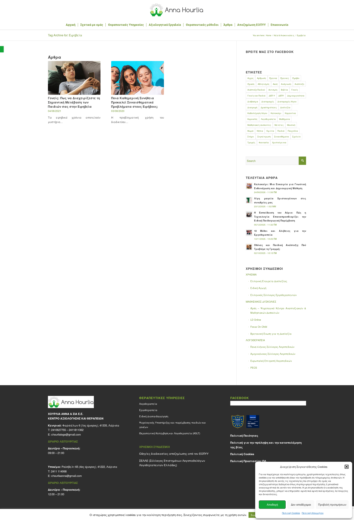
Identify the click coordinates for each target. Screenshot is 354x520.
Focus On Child (258, 326)
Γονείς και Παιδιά (256, 95)
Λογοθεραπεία (268, 118)
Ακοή (275, 83)
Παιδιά (280, 130)
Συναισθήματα (281, 136)
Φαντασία (264, 142)
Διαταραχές (267, 101)
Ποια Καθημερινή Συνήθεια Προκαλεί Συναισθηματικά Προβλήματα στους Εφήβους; (134, 102)
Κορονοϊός (252, 118)
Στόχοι (250, 136)
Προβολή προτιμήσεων (332, 504)
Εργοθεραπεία (148, 410)
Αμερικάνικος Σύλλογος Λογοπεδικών (272, 354)
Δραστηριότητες (269, 107)
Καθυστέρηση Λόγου (257, 113)
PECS (253, 367)
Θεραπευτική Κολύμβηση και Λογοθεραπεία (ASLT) (169, 433)
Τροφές (251, 142)
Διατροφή (252, 107)
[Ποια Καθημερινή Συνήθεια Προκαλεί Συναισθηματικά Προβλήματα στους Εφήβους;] (137, 78)
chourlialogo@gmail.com (66, 434)
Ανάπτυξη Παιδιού (256, 89)
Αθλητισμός (263, 83)
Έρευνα (273, 78)
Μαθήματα (284, 118)
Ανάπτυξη (299, 83)
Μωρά (250, 130)
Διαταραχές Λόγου (286, 101)
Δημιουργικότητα (295, 95)
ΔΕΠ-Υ (272, 95)
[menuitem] (70, 25)
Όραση (250, 83)
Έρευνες (284, 78)
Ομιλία (270, 130)
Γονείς (294, 89)
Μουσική (291, 124)
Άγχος (250, 78)
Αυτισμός (272, 89)
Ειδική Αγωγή (258, 288)
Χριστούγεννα (279, 142)
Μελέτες (279, 124)
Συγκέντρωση (264, 136)
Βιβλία (284, 89)
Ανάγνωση (286, 83)
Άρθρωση (261, 78)
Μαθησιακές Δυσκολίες (259, 124)
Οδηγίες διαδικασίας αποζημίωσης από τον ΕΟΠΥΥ (174, 453)
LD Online (255, 319)
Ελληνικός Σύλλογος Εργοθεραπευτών (273, 295)
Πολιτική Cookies (291, 512)
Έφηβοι (295, 78)
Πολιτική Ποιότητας (244, 436)
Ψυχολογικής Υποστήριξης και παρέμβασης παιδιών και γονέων (172, 425)
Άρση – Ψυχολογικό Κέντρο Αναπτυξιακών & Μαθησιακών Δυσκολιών (278, 310)
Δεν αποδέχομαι (301, 504)
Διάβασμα (252, 101)
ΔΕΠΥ (281, 95)
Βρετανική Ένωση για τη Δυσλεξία (270, 333)
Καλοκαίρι (276, 113)
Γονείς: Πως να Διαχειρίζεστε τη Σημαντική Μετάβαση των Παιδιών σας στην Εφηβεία (74, 102)
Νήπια (260, 130)
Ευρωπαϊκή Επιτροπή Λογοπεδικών (271, 361)
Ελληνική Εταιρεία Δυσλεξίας (268, 281)
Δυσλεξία (285, 107)
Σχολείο (296, 136)
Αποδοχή (272, 504)
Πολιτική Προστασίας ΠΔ (248, 461)
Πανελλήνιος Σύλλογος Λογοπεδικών (272, 347)
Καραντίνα (290, 113)
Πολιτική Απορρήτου (313, 512)
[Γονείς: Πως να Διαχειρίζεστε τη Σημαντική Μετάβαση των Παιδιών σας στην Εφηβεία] (74, 78)
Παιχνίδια (293, 130)
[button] (2, 49)
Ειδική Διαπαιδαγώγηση (153, 416)
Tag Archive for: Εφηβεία (65, 35)
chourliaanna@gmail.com (66, 476)
